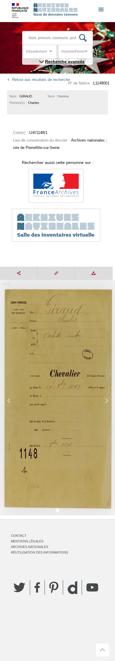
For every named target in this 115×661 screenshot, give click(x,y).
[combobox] (52, 53)
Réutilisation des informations (39, 552)
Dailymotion (72, 587)
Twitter (19, 587)
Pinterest (53, 587)
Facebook (37, 587)
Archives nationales (29, 547)
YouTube (92, 587)
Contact (19, 535)
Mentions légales (27, 541)
